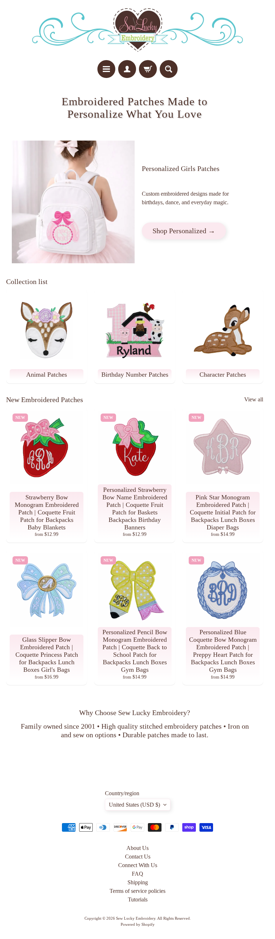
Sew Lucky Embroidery (135, 918)
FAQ (137, 874)
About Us (137, 848)
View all (253, 399)
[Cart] (148, 69)
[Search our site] (169, 69)
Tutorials (138, 899)
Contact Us (137, 857)
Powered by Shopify (138, 924)
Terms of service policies (137, 891)
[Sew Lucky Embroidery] (137, 30)
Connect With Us (137, 865)
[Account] (127, 69)
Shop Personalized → (184, 231)
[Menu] (106, 69)
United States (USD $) (134, 805)
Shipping (137, 882)
